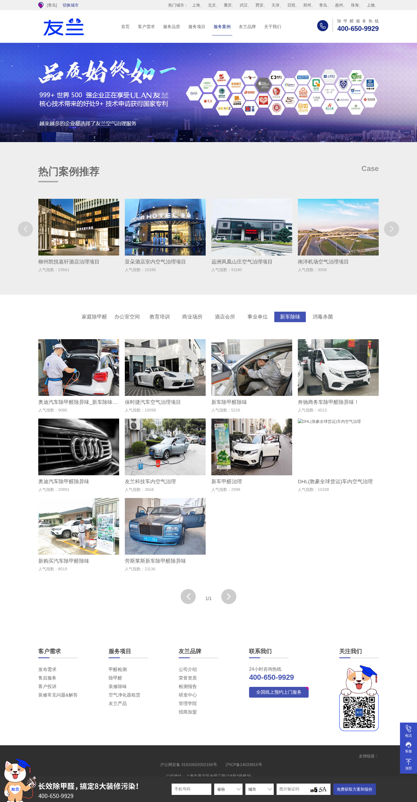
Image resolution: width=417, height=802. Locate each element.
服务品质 (171, 26)
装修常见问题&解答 (58, 695)
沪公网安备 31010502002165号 (188, 764)
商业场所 (192, 317)
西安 (260, 5)
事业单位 (257, 317)
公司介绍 (188, 669)
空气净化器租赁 (124, 695)
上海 (196, 5)
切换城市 (71, 5)
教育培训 (159, 317)
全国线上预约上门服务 (279, 692)
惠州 (339, 5)
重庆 (228, 5)
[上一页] (188, 596)
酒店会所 (225, 317)
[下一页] (228, 596)
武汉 (244, 5)
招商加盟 (188, 712)
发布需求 (47, 669)
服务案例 (222, 26)
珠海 (355, 5)
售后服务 (47, 678)
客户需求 (146, 26)
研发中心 (188, 695)
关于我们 (272, 26)
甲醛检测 (118, 669)
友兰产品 (118, 703)
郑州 (307, 5)
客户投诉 (47, 686)
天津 (275, 5)
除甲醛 (115, 678)
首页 (125, 26)
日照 (291, 5)
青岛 (323, 5)
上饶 (371, 5)
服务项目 (196, 26)
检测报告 (188, 686)
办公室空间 (127, 317)
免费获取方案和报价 (354, 789)
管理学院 (188, 703)
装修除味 (118, 686)
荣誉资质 (188, 678)
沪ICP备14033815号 (244, 764)
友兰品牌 (247, 26)
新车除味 (290, 317)
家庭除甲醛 (94, 317)
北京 (212, 5)
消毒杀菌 (323, 317)
